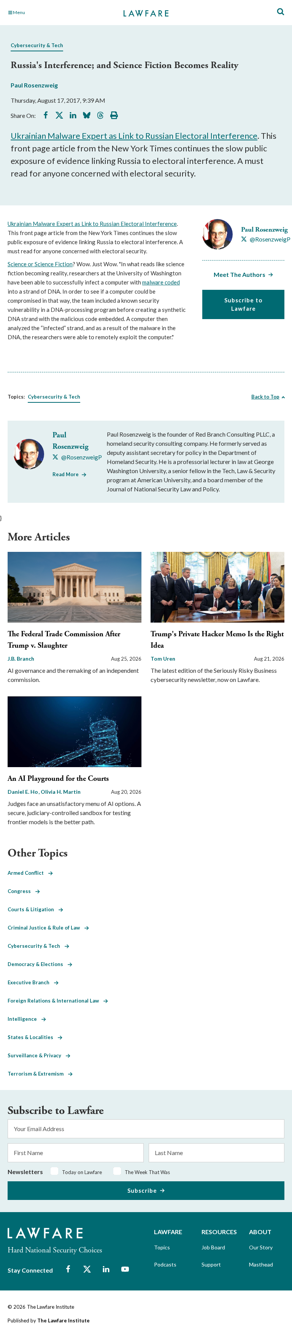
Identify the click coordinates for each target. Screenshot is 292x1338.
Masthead (261, 1264)
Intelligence (24, 1019)
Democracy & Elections (38, 964)
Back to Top (265, 397)
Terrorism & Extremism (38, 1074)
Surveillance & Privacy (37, 1055)
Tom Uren (163, 658)
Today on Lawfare (82, 1172)
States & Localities (33, 1037)
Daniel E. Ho (23, 791)
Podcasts (165, 1264)
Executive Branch (31, 982)
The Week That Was (147, 1172)
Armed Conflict (28, 873)
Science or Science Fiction (40, 264)
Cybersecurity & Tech (37, 45)
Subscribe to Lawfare (243, 304)
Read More (65, 474)
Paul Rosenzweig (34, 85)
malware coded (161, 282)
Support (211, 1264)
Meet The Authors (239, 274)
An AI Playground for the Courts (58, 778)
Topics (162, 1247)
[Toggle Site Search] (280, 12)
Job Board (213, 1247)
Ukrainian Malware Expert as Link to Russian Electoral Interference (134, 135)
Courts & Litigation (33, 909)
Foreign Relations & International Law (55, 1001)
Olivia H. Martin (61, 791)
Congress (21, 891)
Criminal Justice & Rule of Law (46, 928)
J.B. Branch (21, 658)
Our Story (261, 1247)
